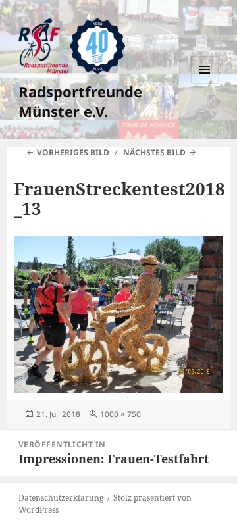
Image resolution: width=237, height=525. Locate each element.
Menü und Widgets (205, 83)
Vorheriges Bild (73, 152)
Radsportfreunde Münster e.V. (80, 101)
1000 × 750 (120, 414)
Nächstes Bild (154, 152)
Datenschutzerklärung (60, 497)
